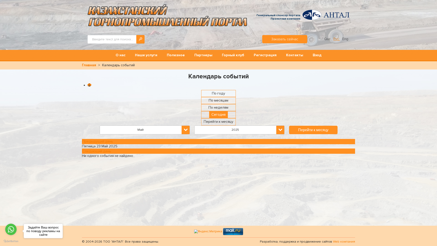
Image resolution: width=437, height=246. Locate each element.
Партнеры (203, 55)
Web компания (344, 241)
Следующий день (96, 151)
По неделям (218, 107)
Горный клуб (233, 55)
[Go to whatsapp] (11, 229)
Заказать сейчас (284, 39)
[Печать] (89, 85)
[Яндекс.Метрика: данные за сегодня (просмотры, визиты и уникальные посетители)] (208, 231)
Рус (336, 39)
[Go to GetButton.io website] (11, 241)
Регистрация (265, 55)
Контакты (294, 55)
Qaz (327, 39)
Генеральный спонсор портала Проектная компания (278, 17)
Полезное (176, 55)
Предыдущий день (97, 141)
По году (218, 93)
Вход (317, 55)
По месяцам (218, 100)
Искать (140, 39)
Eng (345, 39)
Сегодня (218, 114)
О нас (120, 55)
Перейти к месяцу (218, 121)
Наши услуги (146, 55)
